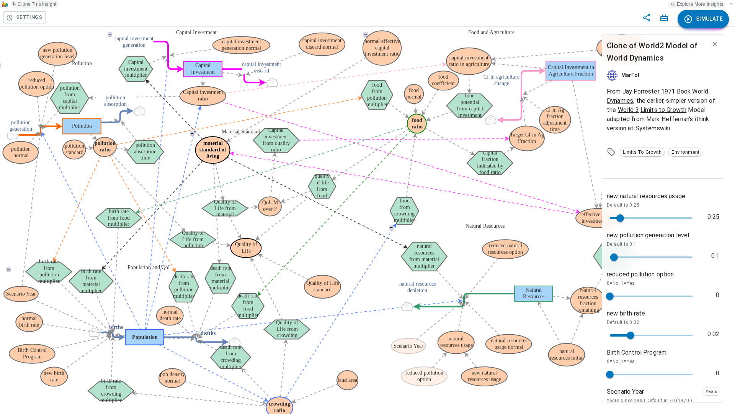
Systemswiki (652, 128)
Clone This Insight (37, 4)
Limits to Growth (663, 109)
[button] (642, 152)
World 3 (628, 109)
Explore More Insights (700, 4)
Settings (29, 17)
